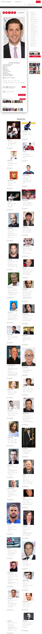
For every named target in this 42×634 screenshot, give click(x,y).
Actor (15, 80)
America (18, 80)
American (24, 337)
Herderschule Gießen (11, 266)
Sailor (9, 555)
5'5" (16, 622)
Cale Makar (33, 12)
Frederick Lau (33, 45)
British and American (11, 372)
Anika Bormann (28, 416)
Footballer (9, 527)
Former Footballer (26, 564)
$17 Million (24, 527)
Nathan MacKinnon (34, 19)
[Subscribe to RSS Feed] (24, 4)
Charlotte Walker (25, 178)
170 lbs (9, 182)
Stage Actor (25, 627)
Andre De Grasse (34, 22)
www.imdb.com (21, 12)
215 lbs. (9, 161)
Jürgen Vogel (33, 38)
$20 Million (9, 261)
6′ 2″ (31, 248)
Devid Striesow (33, 42)
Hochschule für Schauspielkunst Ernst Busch (12, 292)
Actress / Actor (26, 235)
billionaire (9, 336)
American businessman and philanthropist (12, 369)
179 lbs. (13, 600)
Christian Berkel (33, 30)
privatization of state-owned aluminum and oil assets (12, 375)
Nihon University (28, 320)
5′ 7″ (31, 269)
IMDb (24, 294)
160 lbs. (15, 574)
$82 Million (24, 269)
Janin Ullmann (10, 415)
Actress (27, 271)
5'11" (12, 141)
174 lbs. (28, 582)
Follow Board (22, 99)
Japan (31, 318)
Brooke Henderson (34, 26)
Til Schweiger (33, 37)
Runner (26, 205)
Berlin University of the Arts (12, 603)
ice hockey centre (26, 134)
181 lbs (28, 415)
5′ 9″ (16, 313)
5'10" (12, 550)
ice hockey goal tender (26, 156)
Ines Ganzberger (10, 294)
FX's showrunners (26, 318)
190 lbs (9, 366)
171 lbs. (28, 315)
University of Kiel (29, 483)
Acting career (28, 390)
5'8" (16, 466)
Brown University (6, 82)
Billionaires (11, 343)
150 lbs (24, 202)
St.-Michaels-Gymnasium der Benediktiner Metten (27, 298)
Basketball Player (10, 163)
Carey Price (33, 15)
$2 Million (9, 288)
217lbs (24, 153)
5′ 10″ (17, 261)
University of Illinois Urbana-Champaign (12, 319)
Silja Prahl (24, 483)
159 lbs (28, 228)
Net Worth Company (6, 1)
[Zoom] (12, 12)
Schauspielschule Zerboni (12, 494)
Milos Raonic (33, 24)
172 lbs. (29, 622)
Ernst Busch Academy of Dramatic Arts (12, 628)
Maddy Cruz (26, 160)
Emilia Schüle (30, 585)
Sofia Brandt (10, 580)
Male (19, 82)
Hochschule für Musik (11, 579)
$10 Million (24, 315)
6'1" (26, 176)
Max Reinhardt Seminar (27, 253)
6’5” (11, 203)
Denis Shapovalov (34, 21)
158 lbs (28, 248)
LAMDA (28, 391)
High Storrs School (11, 529)
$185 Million (25, 622)
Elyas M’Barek (33, 44)
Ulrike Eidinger (27, 535)
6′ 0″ (16, 288)
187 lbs (28, 527)
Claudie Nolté (10, 392)
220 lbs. (9, 203)
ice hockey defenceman (12, 143)
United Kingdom (25, 372)
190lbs (9, 141)
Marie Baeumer (10, 606)
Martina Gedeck (33, 33)
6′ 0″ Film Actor (14, 490)
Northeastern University (27, 181)
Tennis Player (10, 185)
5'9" (26, 202)
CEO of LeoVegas (15, 336)
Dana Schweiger (10, 264)
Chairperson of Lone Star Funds (27, 339)
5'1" (31, 228)
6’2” (26, 132)
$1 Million (9, 622)
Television (22, 82)
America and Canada (26, 154)
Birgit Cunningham (26, 418)
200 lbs (24, 176)
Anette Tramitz (13, 491)
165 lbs (13, 288)
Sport (24, 565)
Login (39, 1)
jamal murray (33, 17)
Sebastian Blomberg (34, 31)
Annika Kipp (15, 315)
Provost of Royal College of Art (28, 370)
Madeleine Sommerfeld (27, 272)
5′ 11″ (31, 388)
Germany (30, 230)
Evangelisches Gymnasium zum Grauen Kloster (12, 470)
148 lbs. (28, 476)
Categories (17, 1)
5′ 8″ (13, 439)
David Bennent (33, 28)
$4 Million (9, 391)
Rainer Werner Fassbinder (27, 504)
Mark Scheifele (33, 14)
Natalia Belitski (27, 274)
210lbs (24, 132)
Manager (31, 450)
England (14, 526)
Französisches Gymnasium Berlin (12, 235)
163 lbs (13, 313)
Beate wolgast (25, 585)
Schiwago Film (10, 474)
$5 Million (24, 228)
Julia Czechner (25, 295)
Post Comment (22, 94)
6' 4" (12, 161)
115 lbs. (13, 622)
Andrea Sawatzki (10, 233)
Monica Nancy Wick (13, 442)
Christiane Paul (33, 40)
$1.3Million (24, 415)
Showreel (9, 496)
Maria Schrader (33, 35)
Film (16, 82)
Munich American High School (28, 421)
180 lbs (9, 526)
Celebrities (10, 99)
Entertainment (25, 317)
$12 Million (5, 80)
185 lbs (28, 603)
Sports (11, 145)
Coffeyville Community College (28, 203)
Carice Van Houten (29, 624)
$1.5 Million (25, 290)
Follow (23, 86)
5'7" (31, 290)
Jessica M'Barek (28, 294)
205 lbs (9, 80)
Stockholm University (13, 337)
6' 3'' (12, 80)
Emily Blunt (12, 82)
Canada (15, 141)
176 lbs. (13, 261)
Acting (24, 230)
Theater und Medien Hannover (11, 583)
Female (9, 630)
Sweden (9, 339)
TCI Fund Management (26, 451)
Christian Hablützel (11, 625)
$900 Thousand (10, 574)
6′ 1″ (31, 603)
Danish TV (27, 501)
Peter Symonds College (12, 553)
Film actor (14, 392)
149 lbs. (28, 269)
